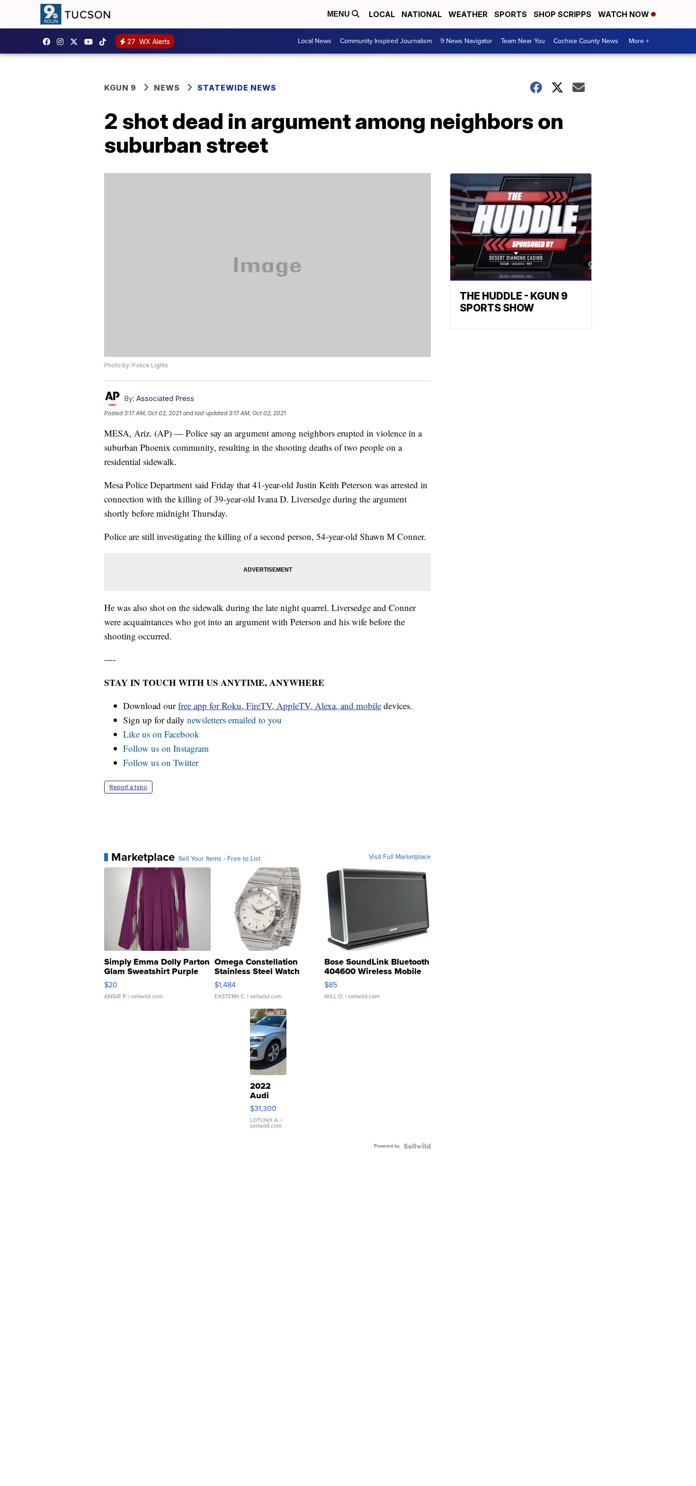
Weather (468, 14)
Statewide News (237, 87)
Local (382, 14)
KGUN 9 (120, 87)
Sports (510, 14)
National (422, 14)
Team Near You (523, 41)
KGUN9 (76, 42)
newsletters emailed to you (234, 720)
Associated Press (165, 398)
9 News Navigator (466, 41)
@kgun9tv (105, 42)
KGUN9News (49, 42)
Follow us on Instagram (166, 748)
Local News (314, 41)
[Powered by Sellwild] (417, 1146)
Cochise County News (585, 41)
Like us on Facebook (161, 734)
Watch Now (624, 14)
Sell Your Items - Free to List (219, 859)
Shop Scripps (562, 14)
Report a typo (128, 787)
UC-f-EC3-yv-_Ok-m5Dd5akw (91, 42)
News (167, 87)
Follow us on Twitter (160, 762)
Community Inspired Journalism (386, 41)
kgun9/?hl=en (62, 42)
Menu (339, 14)
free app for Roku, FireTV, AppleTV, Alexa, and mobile (279, 705)
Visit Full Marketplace (400, 857)
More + (639, 41)
